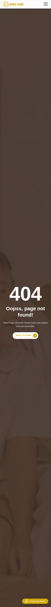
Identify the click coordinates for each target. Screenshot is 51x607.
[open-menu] (46, 4)
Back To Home (23, 335)
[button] (35, 601)
